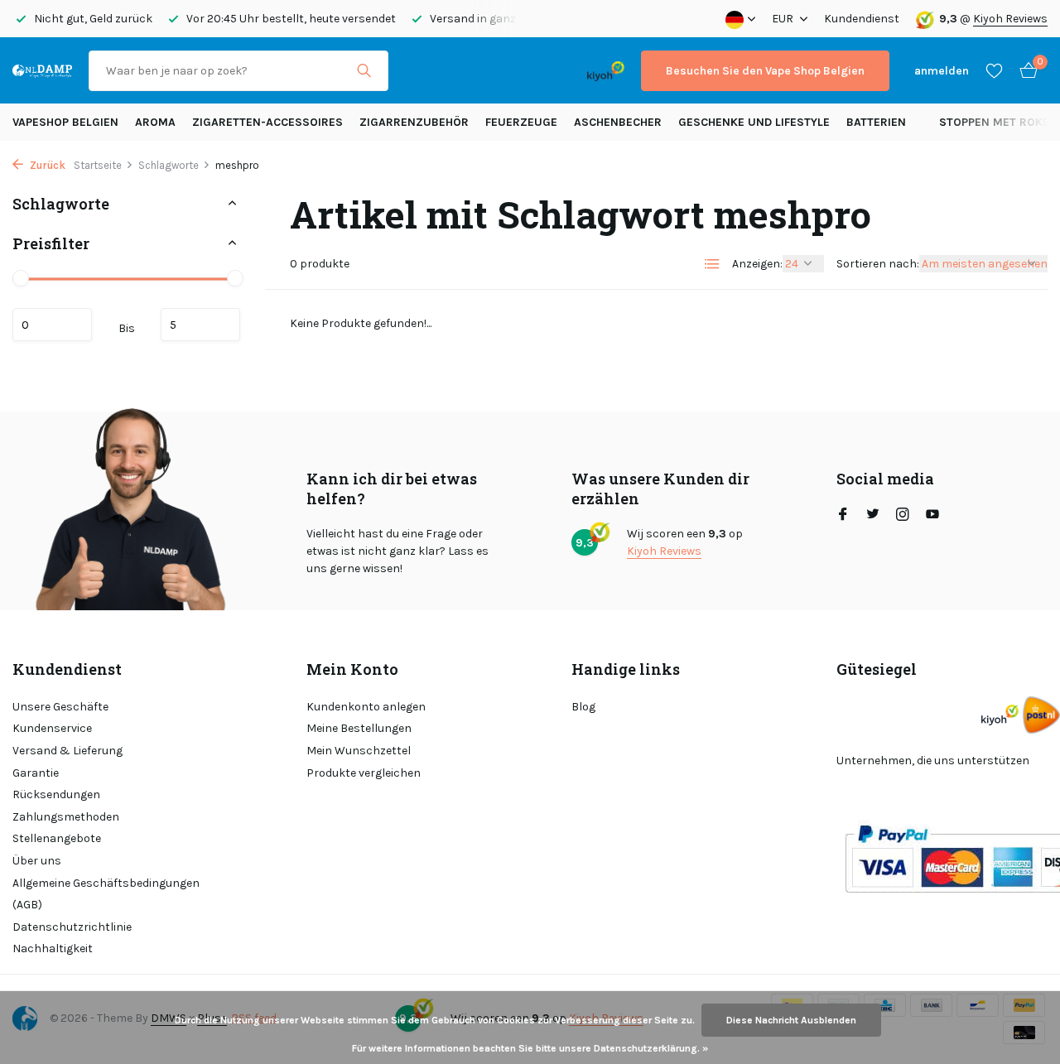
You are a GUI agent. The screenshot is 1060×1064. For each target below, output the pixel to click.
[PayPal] (470, 70)
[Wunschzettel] (994, 70)
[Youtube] (932, 516)
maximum (200, 324)
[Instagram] (902, 516)
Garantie (35, 773)
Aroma (155, 122)
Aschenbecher (618, 122)
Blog (583, 707)
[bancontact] (538, 70)
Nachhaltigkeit (52, 948)
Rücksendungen (56, 794)
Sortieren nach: (877, 264)
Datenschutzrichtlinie (72, 927)
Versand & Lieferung (67, 751)
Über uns (36, 861)
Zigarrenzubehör (414, 122)
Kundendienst (861, 19)
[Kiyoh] (605, 70)
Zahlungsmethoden (65, 817)
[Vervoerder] (1041, 715)
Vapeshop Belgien (65, 122)
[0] (1024, 70)
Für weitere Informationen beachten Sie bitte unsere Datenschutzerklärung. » (530, 1048)
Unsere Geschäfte (60, 707)
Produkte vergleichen (363, 773)
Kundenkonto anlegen (366, 707)
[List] (712, 264)
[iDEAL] (420, 70)
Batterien (876, 122)
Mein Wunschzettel (358, 751)
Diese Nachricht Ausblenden (791, 1020)
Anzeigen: (757, 264)
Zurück (46, 165)
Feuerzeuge (521, 122)
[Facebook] (843, 516)
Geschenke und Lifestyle (754, 122)
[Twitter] (872, 516)
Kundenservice (52, 728)
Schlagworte (168, 165)
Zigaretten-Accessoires (267, 122)
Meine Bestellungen (359, 728)
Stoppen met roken (998, 122)
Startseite (98, 165)
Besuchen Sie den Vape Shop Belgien (765, 71)
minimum (52, 324)
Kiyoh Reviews (1010, 19)
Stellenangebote (56, 838)
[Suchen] (364, 70)
